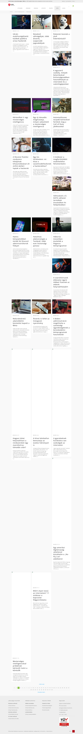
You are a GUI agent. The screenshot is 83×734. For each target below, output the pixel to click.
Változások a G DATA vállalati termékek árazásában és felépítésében (60, 200)
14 (41, 687)
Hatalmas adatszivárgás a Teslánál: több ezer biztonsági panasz (40, 241)
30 (35, 689)
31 (37, 689)
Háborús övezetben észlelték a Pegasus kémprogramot (60, 241)
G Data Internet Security (13, 707)
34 (43, 689)
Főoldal (11, 11)
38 (51, 689)
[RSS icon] (70, 731)
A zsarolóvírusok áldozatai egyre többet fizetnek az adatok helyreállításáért (61, 282)
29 (33, 689)
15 (43, 687)
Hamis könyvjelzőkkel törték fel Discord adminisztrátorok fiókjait (21, 241)
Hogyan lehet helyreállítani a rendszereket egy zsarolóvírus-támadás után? (20, 442)
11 (35, 687)
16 (45, 687)
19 (51, 687)
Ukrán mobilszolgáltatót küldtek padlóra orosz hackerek (20, 37)
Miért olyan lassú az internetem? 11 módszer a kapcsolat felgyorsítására (41, 595)
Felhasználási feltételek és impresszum (15, 731)
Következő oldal (41, 692)
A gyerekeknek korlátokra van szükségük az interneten (59, 441)
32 (39, 689)
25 (64, 687)
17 (47, 687)
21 (56, 687)
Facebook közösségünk (47, 705)
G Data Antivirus (11, 705)
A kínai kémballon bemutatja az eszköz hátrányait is (41, 441)
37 (49, 689)
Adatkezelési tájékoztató (28, 731)
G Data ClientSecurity (29, 707)
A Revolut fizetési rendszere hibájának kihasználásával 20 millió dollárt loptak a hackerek (21, 162)
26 (66, 687)
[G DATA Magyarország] (12, 4)
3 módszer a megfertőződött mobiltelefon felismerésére (60, 160)
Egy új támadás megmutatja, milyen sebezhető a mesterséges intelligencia (41, 122)
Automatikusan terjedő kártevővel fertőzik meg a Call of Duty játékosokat (61, 122)
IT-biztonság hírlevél (46, 707)
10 (33, 687)
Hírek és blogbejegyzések (19, 11)
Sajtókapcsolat (36, 731)
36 (47, 689)
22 (58, 687)
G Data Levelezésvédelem (30, 714)
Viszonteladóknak (68, 1)
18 (49, 687)
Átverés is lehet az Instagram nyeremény (41, 320)
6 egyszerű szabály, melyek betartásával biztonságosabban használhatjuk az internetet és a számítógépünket (61, 77)
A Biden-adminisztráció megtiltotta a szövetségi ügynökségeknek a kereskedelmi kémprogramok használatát (61, 326)
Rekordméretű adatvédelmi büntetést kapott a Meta (21, 322)
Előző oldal (42, 684)
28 (31, 689)
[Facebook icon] (69, 731)
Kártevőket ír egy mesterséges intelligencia (20, 119)
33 (41, 689)
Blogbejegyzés (29, 11)
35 (45, 689)
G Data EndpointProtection (31, 705)
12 (37, 687)
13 (39, 687)
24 (62, 687)
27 (68, 687)
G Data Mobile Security (13, 714)
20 (54, 687)
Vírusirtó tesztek (45, 710)
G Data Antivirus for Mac (13, 718)
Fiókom (73, 1)
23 (60, 687)
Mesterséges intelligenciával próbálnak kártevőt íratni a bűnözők (20, 665)
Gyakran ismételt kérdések (64, 703)
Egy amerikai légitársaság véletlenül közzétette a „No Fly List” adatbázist (60, 553)
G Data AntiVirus (28, 710)
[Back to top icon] (73, 731)
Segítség (63, 1)
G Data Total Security (12, 710)
